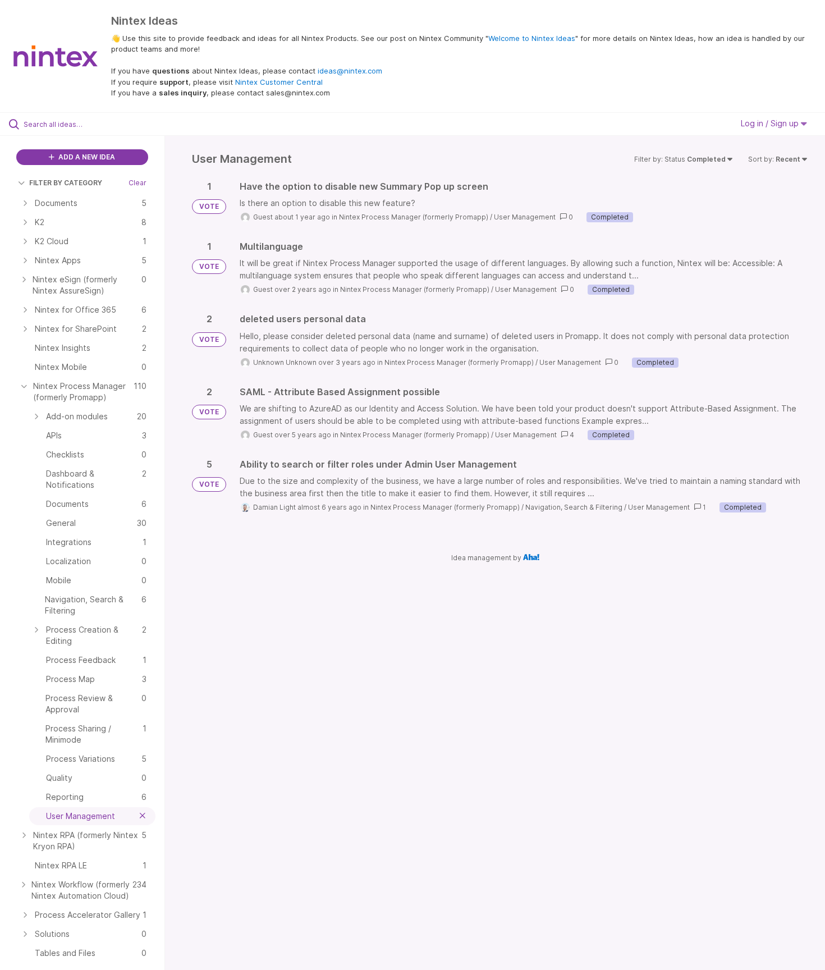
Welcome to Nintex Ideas (531, 38)
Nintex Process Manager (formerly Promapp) (413, 217)
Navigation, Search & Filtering (573, 507)
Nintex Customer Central (279, 81)
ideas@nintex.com (350, 70)
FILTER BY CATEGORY (65, 183)
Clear (137, 183)
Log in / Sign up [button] (771, 123)
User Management (525, 217)
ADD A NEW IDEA (86, 157)
